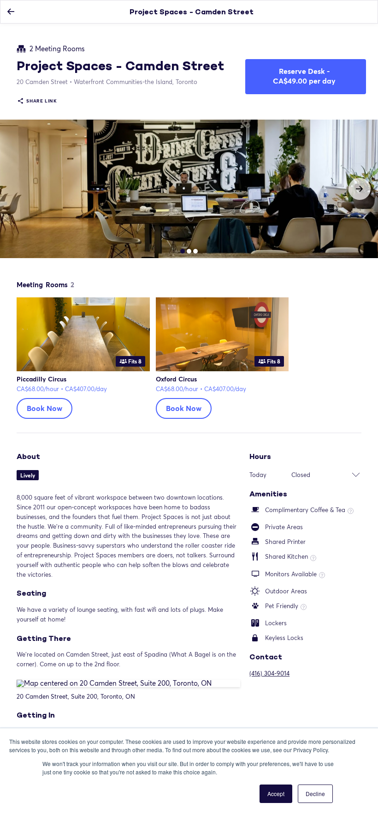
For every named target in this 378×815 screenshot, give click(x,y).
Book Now (44, 408)
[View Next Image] (359, 189)
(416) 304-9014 (269, 673)
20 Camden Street (42, 82)
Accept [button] (275, 793)
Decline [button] (315, 793)
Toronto (135, 82)
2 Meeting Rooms (57, 49)
